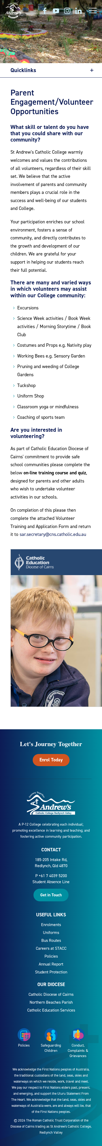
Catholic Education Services (51, 1010)
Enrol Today (51, 760)
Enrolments (51, 924)
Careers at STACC (51, 948)
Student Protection (51, 972)
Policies (51, 956)
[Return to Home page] (13, 11)
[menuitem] (51, 925)
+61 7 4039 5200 (53, 875)
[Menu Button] (93, 10)
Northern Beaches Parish (51, 1002)
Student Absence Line (51, 881)
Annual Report (51, 964)
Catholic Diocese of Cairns (51, 994)
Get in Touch (51, 895)
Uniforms (51, 932)
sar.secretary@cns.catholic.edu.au (53, 534)
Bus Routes (51, 940)
